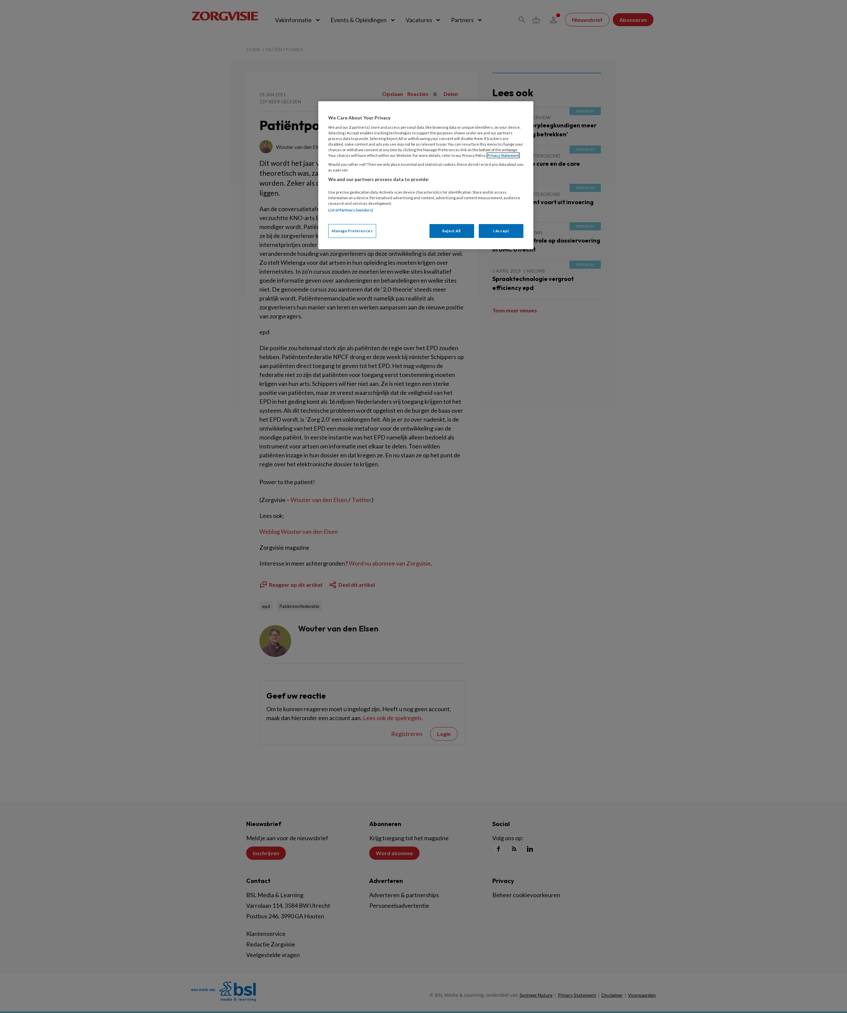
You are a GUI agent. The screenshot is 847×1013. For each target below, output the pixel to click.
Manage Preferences (352, 231)
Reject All (451, 231)
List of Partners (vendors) (350, 210)
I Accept (501, 231)
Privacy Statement (503, 155)
